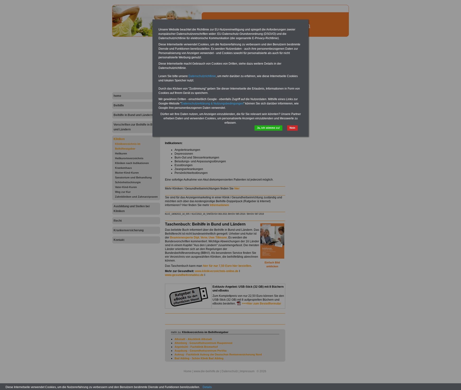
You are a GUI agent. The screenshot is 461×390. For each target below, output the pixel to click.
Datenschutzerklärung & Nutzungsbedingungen (212, 103)
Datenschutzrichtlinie (202, 76)
